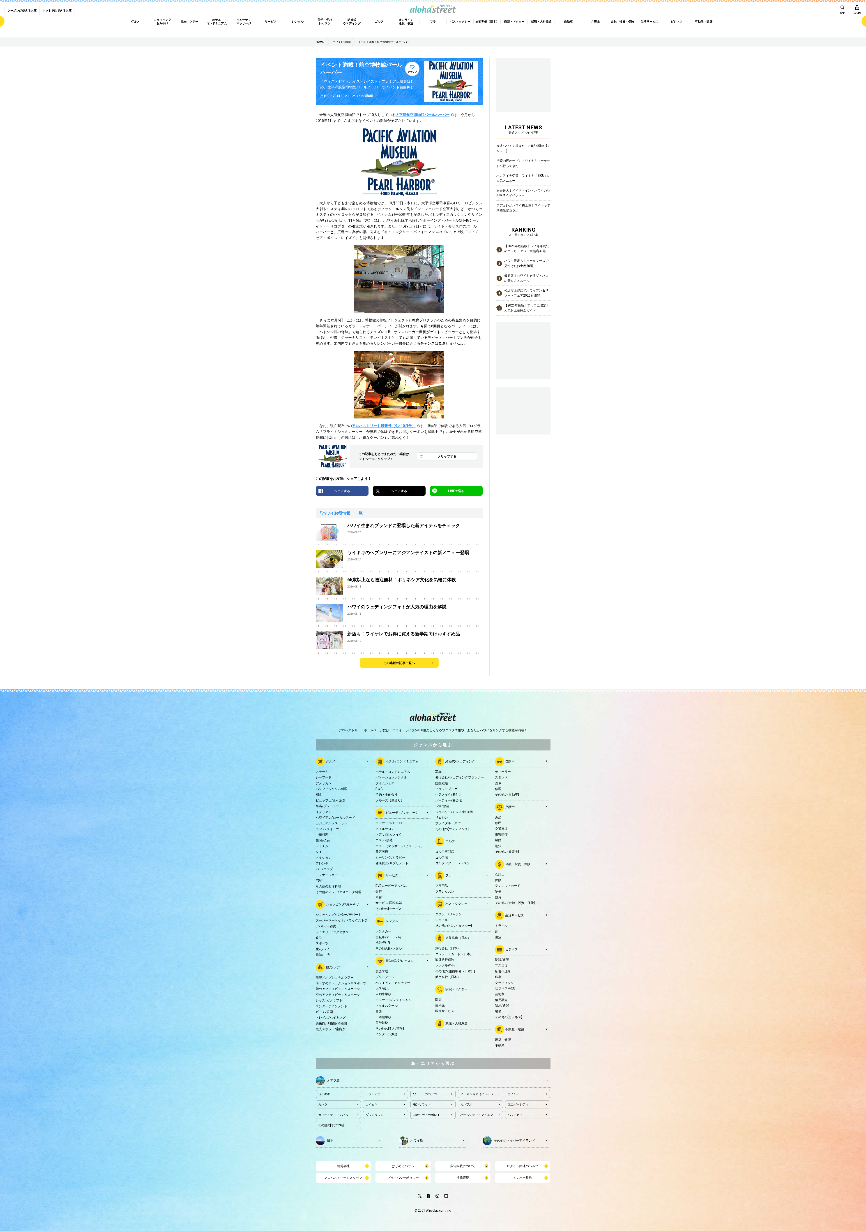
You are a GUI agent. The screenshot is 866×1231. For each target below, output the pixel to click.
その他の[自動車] (507, 794)
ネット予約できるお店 (57, 10)
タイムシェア (384, 783)
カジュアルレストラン (331, 823)
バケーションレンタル (391, 777)
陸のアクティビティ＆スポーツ (338, 989)
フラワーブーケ (446, 789)
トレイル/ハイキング (330, 1017)
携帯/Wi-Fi (382, 943)
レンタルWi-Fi (445, 965)
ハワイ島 (416, 1140)
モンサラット (422, 1104)
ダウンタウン (375, 1115)
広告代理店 (503, 971)
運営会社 (343, 1166)
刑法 (498, 846)
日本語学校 (383, 1017)
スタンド (501, 777)
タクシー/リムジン (448, 914)
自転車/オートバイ (388, 937)
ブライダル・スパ (448, 823)
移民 (498, 823)
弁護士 (510, 807)
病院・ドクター (456, 989)
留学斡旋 (381, 1022)
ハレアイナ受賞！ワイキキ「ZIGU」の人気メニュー (523, 178)
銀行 (378, 891)
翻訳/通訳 (502, 960)
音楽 (378, 1011)
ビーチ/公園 (324, 1012)
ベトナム (322, 846)
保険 (498, 880)
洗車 (498, 783)
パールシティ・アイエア (476, 1115)
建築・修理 (503, 1039)
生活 (498, 937)
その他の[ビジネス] (508, 1017)
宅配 (319, 880)
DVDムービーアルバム (391, 885)
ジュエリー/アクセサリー (334, 932)
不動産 (499, 1045)
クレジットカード (507, 885)
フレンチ (322, 863)
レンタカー (383, 931)
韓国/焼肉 (323, 840)
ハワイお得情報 (362, 96)
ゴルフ (450, 841)
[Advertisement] (523, 410)
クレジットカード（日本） (454, 954)
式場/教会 (442, 806)
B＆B (379, 789)
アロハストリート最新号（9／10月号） (384, 426)
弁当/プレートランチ (330, 806)
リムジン (441, 817)
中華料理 (322, 834)
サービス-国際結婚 (388, 903)
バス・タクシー (456, 904)
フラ (448, 875)
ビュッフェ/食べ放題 (330, 800)
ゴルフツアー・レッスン (452, 863)
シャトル (441, 920)
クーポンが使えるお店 (22, 10)
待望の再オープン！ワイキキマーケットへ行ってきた (523, 163)
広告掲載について (462, 1166)
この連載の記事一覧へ (399, 663)
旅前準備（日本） (458, 938)
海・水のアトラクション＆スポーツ (341, 983)
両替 (378, 897)
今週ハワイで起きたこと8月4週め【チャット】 (523, 148)
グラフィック (504, 983)
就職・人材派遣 (456, 1023)
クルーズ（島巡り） (389, 800)
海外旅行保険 (444, 960)
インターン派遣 (386, 1034)
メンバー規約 (522, 1178)
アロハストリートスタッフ (343, 1178)
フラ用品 (441, 885)
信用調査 (501, 1000)
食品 (319, 937)
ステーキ (322, 771)
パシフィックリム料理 (331, 789)
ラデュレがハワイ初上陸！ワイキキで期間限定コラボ (523, 208)
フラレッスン (444, 891)
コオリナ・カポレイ (426, 1115)
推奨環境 (462, 1178)
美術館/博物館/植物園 (331, 1023)
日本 (330, 1140)
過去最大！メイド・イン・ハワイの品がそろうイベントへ (523, 193)
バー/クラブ (324, 869)
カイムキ (372, 1104)
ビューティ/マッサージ (402, 812)
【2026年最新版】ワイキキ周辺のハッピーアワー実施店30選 (526, 248)
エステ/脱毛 (384, 840)
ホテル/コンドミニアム (402, 761)
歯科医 (440, 1005)
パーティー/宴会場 (448, 800)
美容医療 (381, 851)
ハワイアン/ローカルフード (335, 817)
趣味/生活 (323, 955)
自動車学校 (383, 994)
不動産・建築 (514, 1029)
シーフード (324, 777)
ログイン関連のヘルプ (522, 1166)
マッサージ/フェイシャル (393, 1000)
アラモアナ (373, 1094)
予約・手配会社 (386, 794)
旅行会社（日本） (448, 948)
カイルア (514, 1094)
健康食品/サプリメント (391, 863)
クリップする (447, 456)
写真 (438, 771)
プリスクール (384, 977)
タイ (319, 852)
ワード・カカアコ (425, 1094)
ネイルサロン (384, 829)
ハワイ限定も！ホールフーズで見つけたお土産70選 (526, 263)
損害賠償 (501, 834)
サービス (392, 875)
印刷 (498, 977)
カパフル (466, 1104)
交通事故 (501, 829)
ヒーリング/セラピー (390, 857)
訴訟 (498, 817)
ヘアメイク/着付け (448, 794)
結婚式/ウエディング (460, 761)
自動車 (510, 761)
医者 (438, 999)
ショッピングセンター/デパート (338, 914)
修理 (498, 789)
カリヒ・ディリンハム (333, 1115)
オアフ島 (333, 1080)
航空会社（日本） (448, 977)
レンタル (392, 921)
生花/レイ (323, 949)
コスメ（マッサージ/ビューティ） (399, 846)
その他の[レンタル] (389, 948)
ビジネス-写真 (505, 988)
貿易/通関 (502, 1005)
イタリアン (324, 812)
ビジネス (511, 949)
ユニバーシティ (518, 1104)
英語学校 (381, 971)
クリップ (412, 71)
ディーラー (503, 771)
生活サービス (514, 915)
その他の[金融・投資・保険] (515, 903)
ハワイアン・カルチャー (392, 983)
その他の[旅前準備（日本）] (455, 971)
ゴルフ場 (441, 857)
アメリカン (324, 783)
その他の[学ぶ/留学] (389, 1028)
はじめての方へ (403, 1166)
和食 (319, 794)
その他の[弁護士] (507, 851)
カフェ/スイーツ (327, 829)
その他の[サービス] (389, 908)
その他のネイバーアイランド (514, 1140)
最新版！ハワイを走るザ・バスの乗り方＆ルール (526, 278)
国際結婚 (441, 783)
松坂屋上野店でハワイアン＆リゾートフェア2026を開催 (526, 293)
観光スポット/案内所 (330, 1029)
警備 (498, 1011)
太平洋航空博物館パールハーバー (423, 115)
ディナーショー (327, 875)
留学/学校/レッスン (400, 961)
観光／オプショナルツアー (335, 977)
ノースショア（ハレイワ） (478, 1094)
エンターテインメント (331, 1006)
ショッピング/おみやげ (342, 904)
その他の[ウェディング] (452, 829)
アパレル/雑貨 (326, 926)
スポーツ (322, 943)
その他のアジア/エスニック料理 (338, 892)
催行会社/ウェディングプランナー (459, 777)
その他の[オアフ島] (331, 1125)
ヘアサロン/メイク (388, 834)
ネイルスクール (386, 1005)
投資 (498, 897)
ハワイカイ (515, 1115)
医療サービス (444, 1011)
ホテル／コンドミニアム (392, 771)
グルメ (330, 761)
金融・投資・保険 (517, 864)
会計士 (499, 874)
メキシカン (324, 857)
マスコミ (501, 965)
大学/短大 (382, 988)
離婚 (498, 840)
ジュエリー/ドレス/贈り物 (454, 812)
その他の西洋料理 (328, 886)
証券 (498, 891)
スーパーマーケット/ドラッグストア (342, 920)
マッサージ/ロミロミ (390, 823)
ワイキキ (324, 1094)
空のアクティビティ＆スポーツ (338, 994)
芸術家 (499, 994)
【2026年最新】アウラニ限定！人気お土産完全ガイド (526, 308)
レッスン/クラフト (329, 1000)
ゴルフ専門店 (444, 851)
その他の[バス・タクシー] (453, 925)
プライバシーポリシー (403, 1178)
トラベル (501, 925)
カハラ (322, 1104)
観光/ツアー (334, 967)
